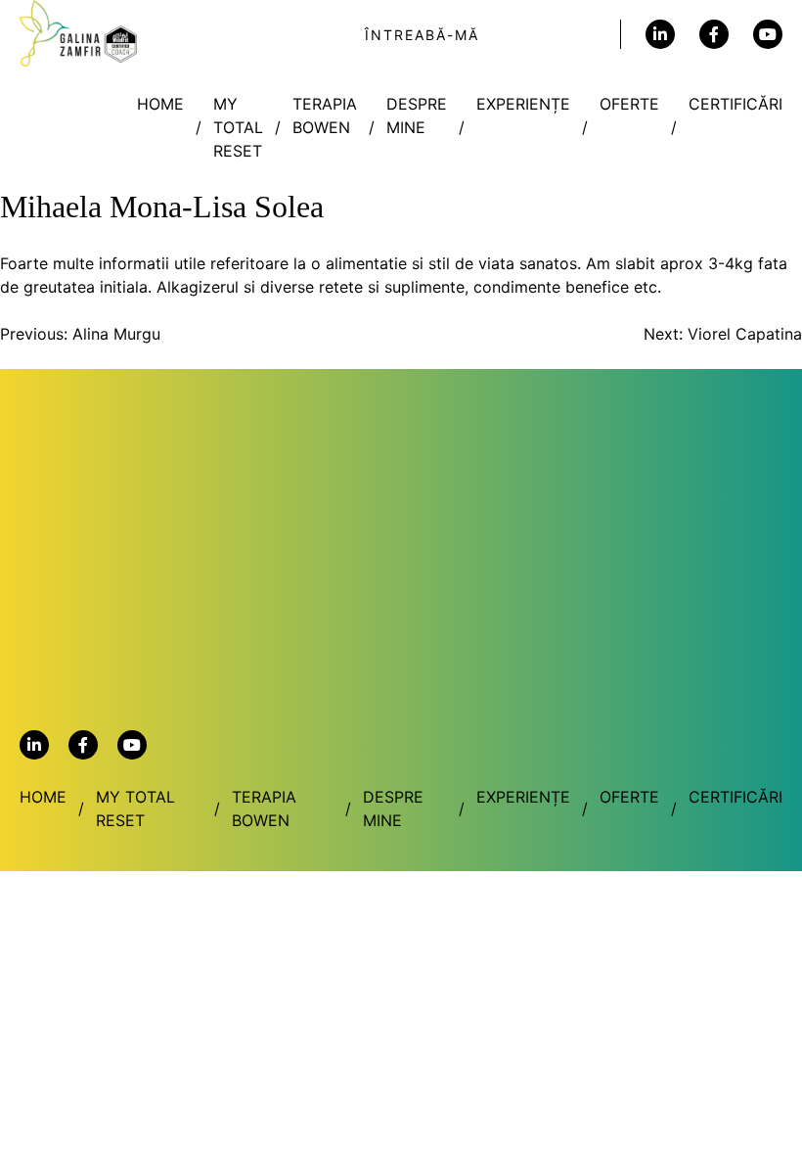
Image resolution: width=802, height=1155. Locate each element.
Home (160, 104)
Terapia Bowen (324, 115)
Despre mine (416, 115)
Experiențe (523, 104)
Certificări (735, 104)
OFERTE (629, 104)
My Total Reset (238, 127)
